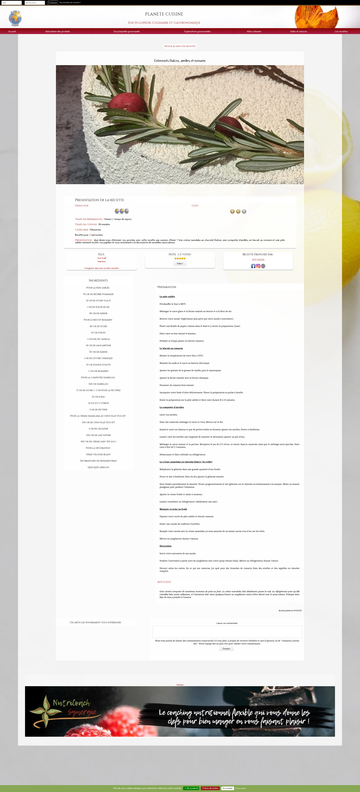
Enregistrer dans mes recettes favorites (102, 268)
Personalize (228, 788)
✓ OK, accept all (191, 788)
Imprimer (102, 261)
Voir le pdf (101, 258)
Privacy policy (241, 788)
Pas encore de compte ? (70, 3)
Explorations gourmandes (197, 31)
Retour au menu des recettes (180, 46)
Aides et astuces (298, 31)
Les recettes (341, 31)
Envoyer (226, 648)
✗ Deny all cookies (210, 788)
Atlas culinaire (254, 31)
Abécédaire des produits (57, 31)
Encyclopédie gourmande (127, 31)
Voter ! (180, 263)
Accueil (12, 31)
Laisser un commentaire (227, 623)
